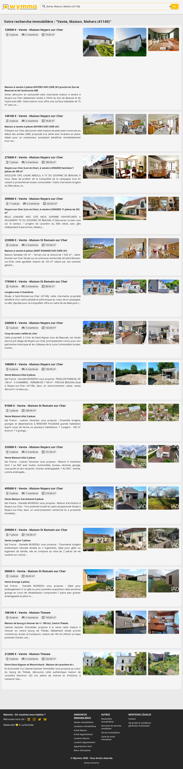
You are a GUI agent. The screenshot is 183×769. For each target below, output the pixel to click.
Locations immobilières (85, 726)
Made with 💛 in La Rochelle (18, 724)
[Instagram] (34, 719)
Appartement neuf (83, 746)
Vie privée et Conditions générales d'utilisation (139, 724)
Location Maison (81, 738)
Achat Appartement (83, 734)
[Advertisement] (42, 58)
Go (174, 6)
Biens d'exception (82, 750)
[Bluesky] (45, 719)
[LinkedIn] (28, 719)
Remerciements (91, 762)
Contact (132, 718)
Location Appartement (84, 742)
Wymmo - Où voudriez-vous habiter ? (24, 714)
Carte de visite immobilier (108, 738)
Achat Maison (80, 730)
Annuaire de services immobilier (111, 727)
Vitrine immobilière (110, 732)
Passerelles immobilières (107, 720)
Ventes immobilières (84, 722)
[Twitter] (39, 719)
